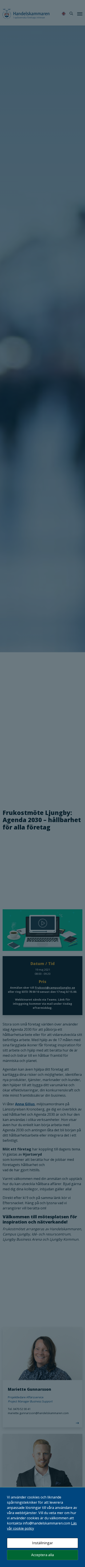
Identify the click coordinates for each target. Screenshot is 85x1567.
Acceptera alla (42, 1554)
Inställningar (42, 1543)
